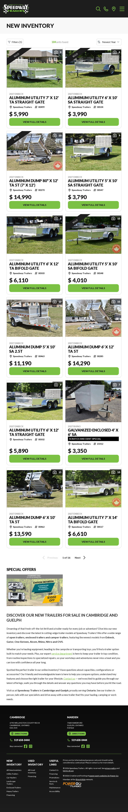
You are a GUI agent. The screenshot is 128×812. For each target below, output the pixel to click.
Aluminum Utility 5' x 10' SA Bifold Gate (92, 266)
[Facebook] (25, 746)
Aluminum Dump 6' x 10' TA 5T (32, 519)
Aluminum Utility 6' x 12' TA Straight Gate (34, 432)
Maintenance (54, 787)
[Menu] (122, 9)
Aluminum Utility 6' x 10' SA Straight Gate (92, 100)
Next (78, 557)
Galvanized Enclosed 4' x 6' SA (93, 432)
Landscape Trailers (11, 782)
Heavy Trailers (13, 791)
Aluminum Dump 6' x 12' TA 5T (91, 349)
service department (62, 653)
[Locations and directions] (114, 9)
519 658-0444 (22, 739)
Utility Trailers (12, 774)
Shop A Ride (80, 779)
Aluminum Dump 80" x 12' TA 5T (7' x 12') (33, 183)
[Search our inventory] (98, 9)
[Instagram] (30, 746)
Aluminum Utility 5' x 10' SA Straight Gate (92, 183)
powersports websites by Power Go (103, 776)
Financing (11, 795)
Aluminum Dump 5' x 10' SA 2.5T (32, 349)
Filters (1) (17, 41)
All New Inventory (14, 770)
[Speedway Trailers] (18, 9)
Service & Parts (53, 782)
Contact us (69, 678)
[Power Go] (91, 784)
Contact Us (54, 770)
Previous (52, 557)
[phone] (106, 9)
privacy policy (110, 768)
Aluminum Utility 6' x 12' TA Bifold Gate (34, 266)
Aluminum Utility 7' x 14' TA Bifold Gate (92, 519)
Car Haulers (12, 777)
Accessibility (54, 791)
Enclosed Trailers (14, 787)
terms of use (68, 771)
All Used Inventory (32, 771)
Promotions (54, 777)
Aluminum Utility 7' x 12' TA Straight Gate (34, 100)
